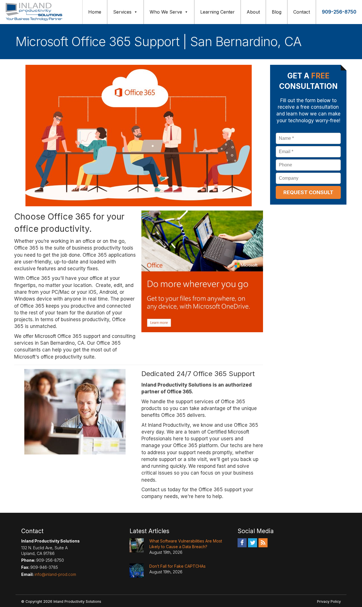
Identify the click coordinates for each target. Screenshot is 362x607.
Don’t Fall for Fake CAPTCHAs (177, 566)
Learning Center (217, 12)
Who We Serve (166, 12)
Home (94, 12)
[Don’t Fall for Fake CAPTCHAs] (137, 570)
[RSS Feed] (263, 542)
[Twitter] (252, 542)
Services (122, 12)
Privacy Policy (329, 601)
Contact (301, 12)
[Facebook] (242, 542)
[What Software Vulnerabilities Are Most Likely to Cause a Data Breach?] (137, 545)
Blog (276, 12)
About (253, 12)
